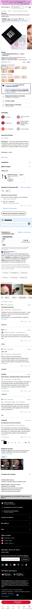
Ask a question (14, 19)
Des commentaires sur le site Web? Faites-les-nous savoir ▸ (15, 497)
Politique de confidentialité (7, 591)
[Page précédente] (1, 442)
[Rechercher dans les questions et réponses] (2, 190)
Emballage (24, 20)
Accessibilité (4, 593)
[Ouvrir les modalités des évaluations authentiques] (15, 252)
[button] (24, 54)
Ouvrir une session (10, 89)
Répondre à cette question (10, 208)
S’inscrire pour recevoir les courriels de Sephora (14, 556)
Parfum (3, 21)
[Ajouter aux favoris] (29, 59)
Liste (28, 62)
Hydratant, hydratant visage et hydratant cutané (13, 481)
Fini (20, 20)
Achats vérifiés (22, 297)
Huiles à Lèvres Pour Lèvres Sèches (10, 491)
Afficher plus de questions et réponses (14, 213)
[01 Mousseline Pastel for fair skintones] (4, 77)
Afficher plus (4, 157)
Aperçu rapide (3, 177)
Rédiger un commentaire (24, 232)
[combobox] (17, 7)
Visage (9, 11)
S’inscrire (25, 559)
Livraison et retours (10, 92)
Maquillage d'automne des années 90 (11, 489)
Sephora (12, 480)
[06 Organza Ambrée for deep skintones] (11, 71)
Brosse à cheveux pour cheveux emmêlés (12, 488)
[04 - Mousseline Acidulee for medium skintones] (24, 67)
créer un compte (21, 89)
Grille (24, 62)
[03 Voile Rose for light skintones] (17, 77)
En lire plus (4, 319)
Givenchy (4, 13)
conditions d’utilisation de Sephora (22, 591)
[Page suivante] (29, 442)
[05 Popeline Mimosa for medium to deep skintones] (4, 71)
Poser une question (26, 187)
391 (26, 442)
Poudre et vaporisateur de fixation (20, 11)
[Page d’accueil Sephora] (5, 7)
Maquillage (3, 11)
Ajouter (10, 180)
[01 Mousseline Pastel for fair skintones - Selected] (4, 67)
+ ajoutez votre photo (6, 453)
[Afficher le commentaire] (6, 289)
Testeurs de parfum (15, 484)
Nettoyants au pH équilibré (8, 486)
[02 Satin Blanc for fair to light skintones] (11, 67)
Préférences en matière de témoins (8, 595)
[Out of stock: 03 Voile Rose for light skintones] (17, 67)
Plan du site (10, 593)
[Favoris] (26, 7)
